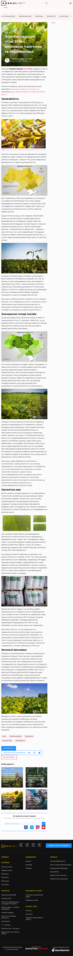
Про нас (29, 910)
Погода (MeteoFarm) (57, 861)
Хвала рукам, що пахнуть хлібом (10, 933)
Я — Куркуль (6, 925)
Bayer (12, 92)
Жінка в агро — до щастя (10, 928)
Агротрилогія (6, 898)
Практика (39, 16)
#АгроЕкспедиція (15, 736)
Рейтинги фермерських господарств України (10, 903)
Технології (51, 16)
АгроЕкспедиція (7, 912)
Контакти (29, 914)
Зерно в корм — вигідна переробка (10, 908)
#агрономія (29, 736)
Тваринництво (25, 16)
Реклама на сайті (32, 900)
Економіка (64, 16)
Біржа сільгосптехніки (58, 875)
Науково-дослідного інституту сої (25, 89)
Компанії (29, 865)
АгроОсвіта (5, 921)
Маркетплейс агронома (59, 879)
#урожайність (20, 740)
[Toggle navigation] (70, 3)
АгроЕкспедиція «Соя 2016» (22, 59)
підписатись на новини (59, 845)
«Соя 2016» (27, 69)
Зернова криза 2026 (8, 895)
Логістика (5, 884)
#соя (4, 736)
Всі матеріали (9, 757)
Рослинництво (8, 16)
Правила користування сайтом (34, 918)
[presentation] (1, 16)
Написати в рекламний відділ (34, 896)
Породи (28, 868)
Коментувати (8, 748)
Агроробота (54, 872)
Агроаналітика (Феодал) (59, 868)
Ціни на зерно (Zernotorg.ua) (60, 865)
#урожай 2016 (7, 740)
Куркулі (28, 861)
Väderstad (19, 92)
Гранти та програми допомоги (8, 917)
